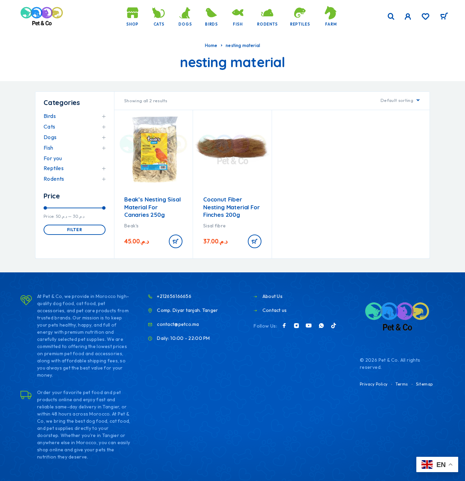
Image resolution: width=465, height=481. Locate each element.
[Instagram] (296, 325)
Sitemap (424, 384)
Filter (74, 229)
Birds (211, 24)
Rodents (267, 24)
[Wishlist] (425, 17)
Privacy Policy (374, 384)
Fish (237, 24)
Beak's (131, 226)
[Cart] (444, 17)
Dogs (185, 24)
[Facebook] (284, 325)
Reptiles (300, 24)
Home (211, 45)
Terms (402, 384)
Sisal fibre (214, 226)
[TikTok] (333, 325)
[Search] (391, 16)
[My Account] (408, 16)
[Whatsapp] (321, 325)
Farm (331, 24)
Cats (159, 24)
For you (53, 158)
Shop (132, 24)
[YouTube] (309, 325)
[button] (175, 241)
